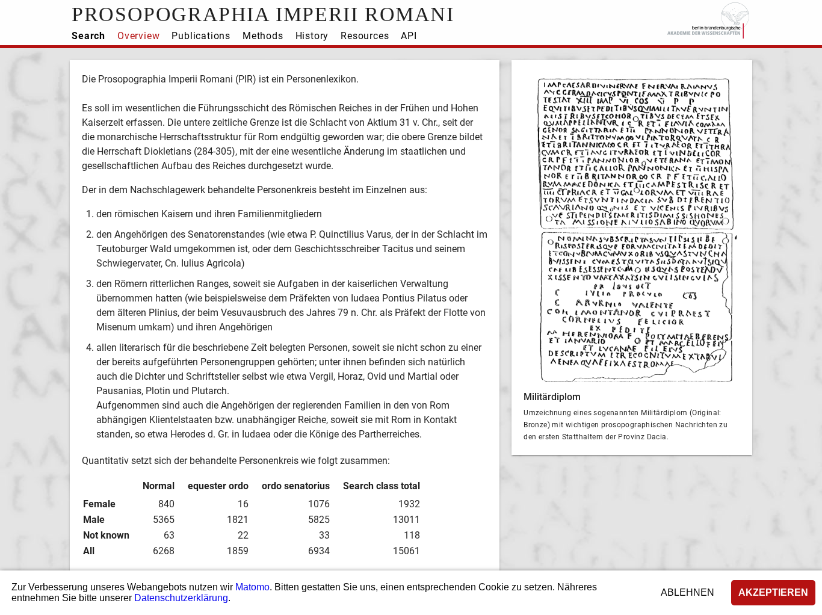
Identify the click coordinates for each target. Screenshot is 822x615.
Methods (263, 36)
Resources (365, 36)
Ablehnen (687, 592)
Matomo (252, 587)
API (408, 36)
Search (88, 36)
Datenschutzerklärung (181, 598)
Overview (138, 36)
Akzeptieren (773, 592)
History (312, 36)
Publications (201, 36)
